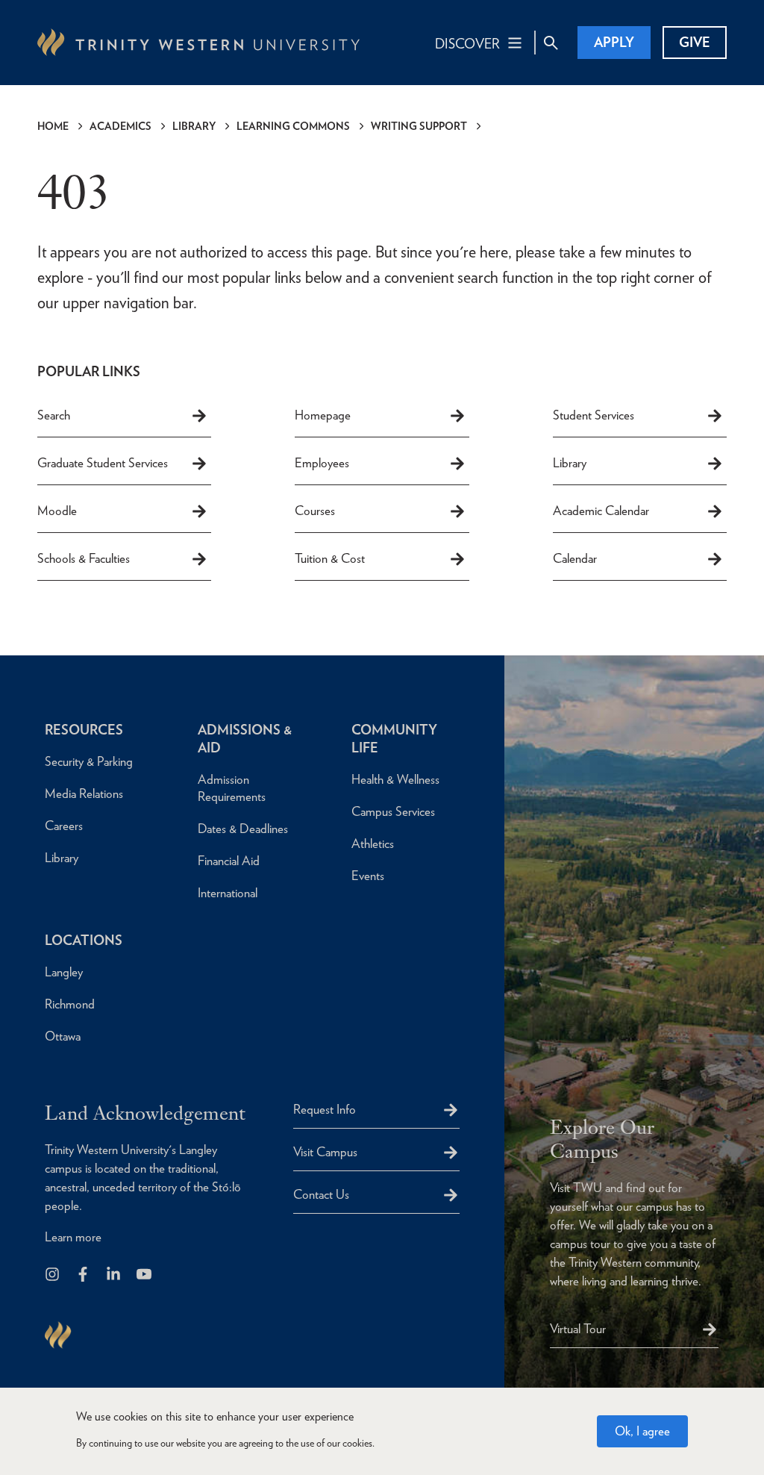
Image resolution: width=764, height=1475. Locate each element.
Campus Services (393, 811)
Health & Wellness (395, 779)
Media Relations (84, 793)
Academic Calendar (601, 510)
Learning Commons (293, 126)
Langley (64, 971)
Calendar (575, 558)
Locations (83, 940)
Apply (614, 42)
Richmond (70, 1004)
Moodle (57, 510)
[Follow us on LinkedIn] (114, 1275)
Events (367, 875)
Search (53, 415)
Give (694, 42)
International (227, 892)
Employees (322, 462)
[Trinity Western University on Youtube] (145, 1275)
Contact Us (321, 1194)
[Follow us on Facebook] (84, 1275)
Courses (315, 510)
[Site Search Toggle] (551, 43)
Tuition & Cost (330, 558)
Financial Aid (229, 860)
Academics (120, 126)
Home (53, 126)
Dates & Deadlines (243, 828)
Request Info (324, 1109)
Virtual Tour (578, 1328)
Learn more (73, 1236)
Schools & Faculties (83, 558)
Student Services (593, 415)
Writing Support (419, 126)
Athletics (372, 843)
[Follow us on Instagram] (53, 1275)
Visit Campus (325, 1151)
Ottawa (63, 1036)
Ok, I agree (642, 1430)
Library (194, 126)
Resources (84, 730)
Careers (64, 825)
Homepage (323, 415)
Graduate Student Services (102, 462)
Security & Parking (89, 761)
